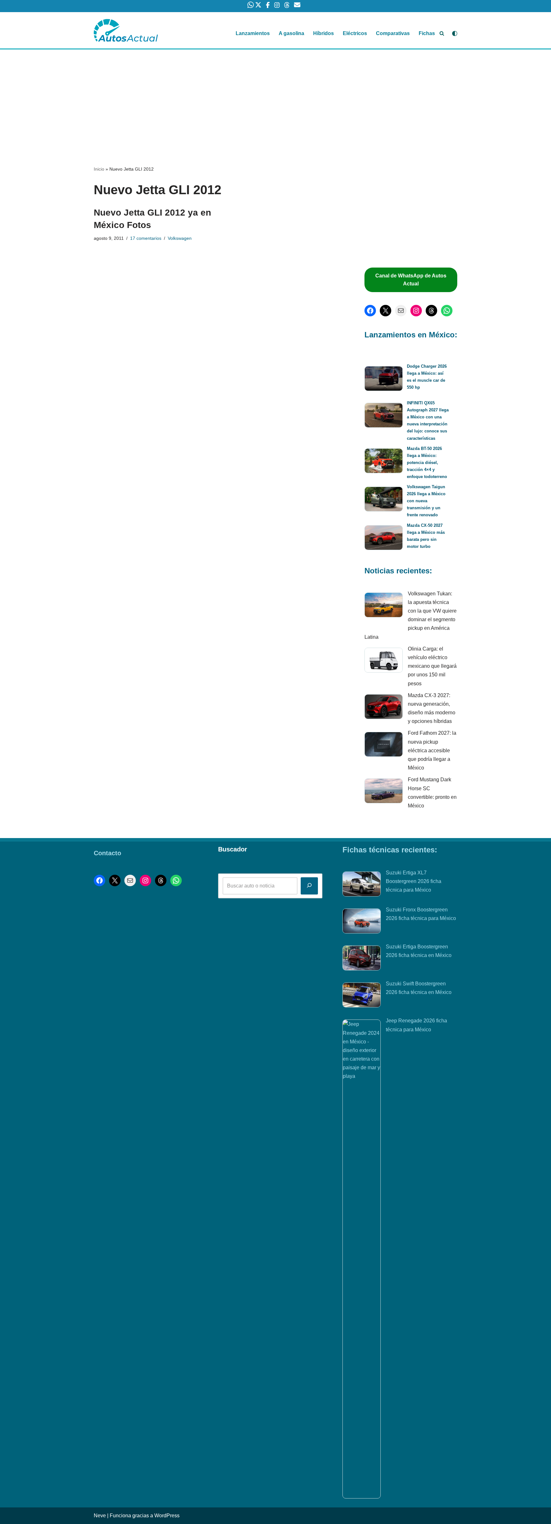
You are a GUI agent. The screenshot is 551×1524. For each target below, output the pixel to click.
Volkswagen (180, 238)
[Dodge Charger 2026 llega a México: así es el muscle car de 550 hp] (383, 379)
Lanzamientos (253, 33)
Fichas (427, 33)
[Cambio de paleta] (454, 33)
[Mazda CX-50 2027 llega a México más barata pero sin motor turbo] (383, 538)
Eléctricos (355, 33)
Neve (100, 1515)
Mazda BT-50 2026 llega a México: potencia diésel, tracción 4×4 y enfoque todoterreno (427, 462)
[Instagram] (416, 310)
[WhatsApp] (446, 310)
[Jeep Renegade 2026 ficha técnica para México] (361, 1259)
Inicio (99, 169)
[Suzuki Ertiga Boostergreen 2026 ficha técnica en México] (361, 959)
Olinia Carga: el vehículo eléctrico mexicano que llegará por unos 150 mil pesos (432, 666)
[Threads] (431, 310)
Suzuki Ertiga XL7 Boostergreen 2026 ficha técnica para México (413, 881)
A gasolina (291, 33)
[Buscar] (441, 33)
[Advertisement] (275, 96)
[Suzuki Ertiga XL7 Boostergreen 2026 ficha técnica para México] (361, 885)
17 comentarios (145, 238)
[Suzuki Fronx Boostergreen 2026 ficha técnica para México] (361, 922)
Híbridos (323, 33)
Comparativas (393, 33)
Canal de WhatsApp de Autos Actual (410, 280)
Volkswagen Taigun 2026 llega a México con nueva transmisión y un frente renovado (426, 500)
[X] (385, 310)
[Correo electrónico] (401, 310)
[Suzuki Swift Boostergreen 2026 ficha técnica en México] (361, 996)
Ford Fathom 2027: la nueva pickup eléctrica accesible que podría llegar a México (432, 750)
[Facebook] (370, 310)
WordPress (167, 1515)
